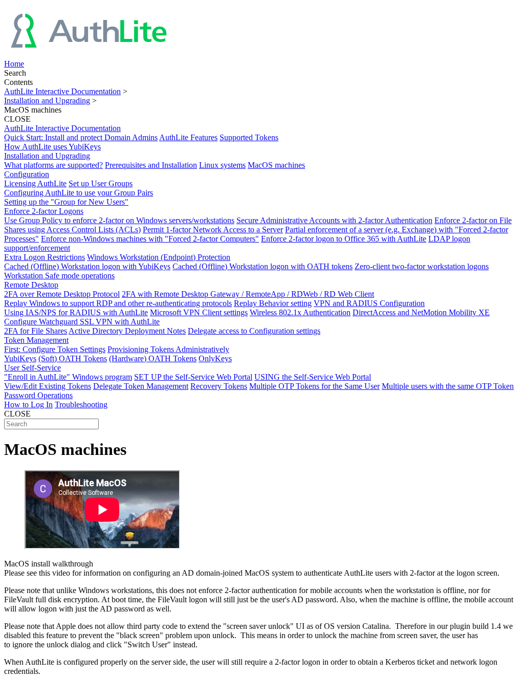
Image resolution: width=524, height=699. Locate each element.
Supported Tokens (249, 137)
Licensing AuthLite (35, 183)
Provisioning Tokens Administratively (168, 349)
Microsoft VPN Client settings (199, 312)
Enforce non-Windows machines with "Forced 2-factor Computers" (150, 238)
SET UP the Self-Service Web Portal (193, 377)
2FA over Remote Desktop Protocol (62, 294)
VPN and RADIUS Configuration (369, 303)
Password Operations (38, 395)
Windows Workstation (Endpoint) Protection (158, 257)
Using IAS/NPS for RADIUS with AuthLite (76, 312)
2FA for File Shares (35, 330)
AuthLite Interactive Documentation (62, 91)
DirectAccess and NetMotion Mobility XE (421, 312)
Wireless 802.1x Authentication (300, 312)
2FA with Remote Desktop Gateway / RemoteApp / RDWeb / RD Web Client (248, 294)
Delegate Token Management (140, 386)
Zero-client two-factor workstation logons (422, 266)
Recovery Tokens (218, 386)
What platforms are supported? (53, 165)
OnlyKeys (215, 358)
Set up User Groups (101, 183)
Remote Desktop (31, 284)
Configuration (26, 174)
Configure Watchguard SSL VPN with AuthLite (82, 321)
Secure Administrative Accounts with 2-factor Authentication (334, 220)
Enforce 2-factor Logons (43, 211)
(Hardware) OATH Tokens (152, 358)
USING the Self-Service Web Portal (312, 377)
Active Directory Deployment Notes (127, 330)
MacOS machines (276, 165)
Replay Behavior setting (273, 303)
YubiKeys (20, 358)
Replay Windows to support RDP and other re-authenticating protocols (118, 303)
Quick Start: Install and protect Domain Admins (81, 137)
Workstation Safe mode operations (59, 275)
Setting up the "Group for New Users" (66, 202)
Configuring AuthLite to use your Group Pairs (78, 192)
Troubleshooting (81, 404)
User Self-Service (32, 367)
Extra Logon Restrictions (44, 257)
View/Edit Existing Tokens (47, 386)
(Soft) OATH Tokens (72, 358)
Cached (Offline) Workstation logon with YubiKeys (87, 266)
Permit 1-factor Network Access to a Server (213, 229)
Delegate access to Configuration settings (254, 330)
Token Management (36, 340)
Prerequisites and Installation (151, 165)
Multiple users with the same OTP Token (448, 386)
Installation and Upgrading (47, 100)
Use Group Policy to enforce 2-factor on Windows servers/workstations (119, 220)
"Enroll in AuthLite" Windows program (68, 377)
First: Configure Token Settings (54, 349)
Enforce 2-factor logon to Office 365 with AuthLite (343, 238)
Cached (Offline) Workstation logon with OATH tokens (262, 266)
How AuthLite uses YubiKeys (52, 146)
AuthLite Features (188, 137)
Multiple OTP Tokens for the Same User (314, 386)
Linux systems (222, 165)
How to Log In (28, 404)
